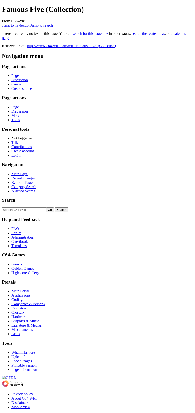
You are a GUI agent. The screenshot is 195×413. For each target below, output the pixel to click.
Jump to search (41, 25)
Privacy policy (22, 394)
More (15, 116)
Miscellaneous (22, 330)
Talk (14, 142)
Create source (21, 88)
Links (15, 334)
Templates (19, 246)
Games (16, 264)
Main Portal (20, 291)
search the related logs (148, 33)
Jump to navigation (16, 25)
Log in (16, 155)
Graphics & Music (25, 321)
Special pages (21, 361)
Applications (20, 295)
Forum (16, 233)
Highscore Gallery (25, 273)
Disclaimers (20, 403)
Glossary (18, 312)
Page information (24, 370)
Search (8, 200)
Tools (15, 120)
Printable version (24, 365)
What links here (23, 352)
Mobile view (20, 407)
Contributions (21, 147)
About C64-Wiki (24, 398)
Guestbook (19, 241)
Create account (22, 151)
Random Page (22, 182)
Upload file (19, 357)
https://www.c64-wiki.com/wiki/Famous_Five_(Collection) (71, 46)
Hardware (18, 317)
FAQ (15, 229)
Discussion (19, 80)
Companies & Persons (28, 304)
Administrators (22, 237)
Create (16, 84)
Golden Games (22, 268)
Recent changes (23, 178)
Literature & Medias (26, 325)
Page (15, 76)
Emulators (19, 308)
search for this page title (90, 33)
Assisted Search (23, 191)
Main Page (19, 174)
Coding (17, 300)
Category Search (23, 187)
